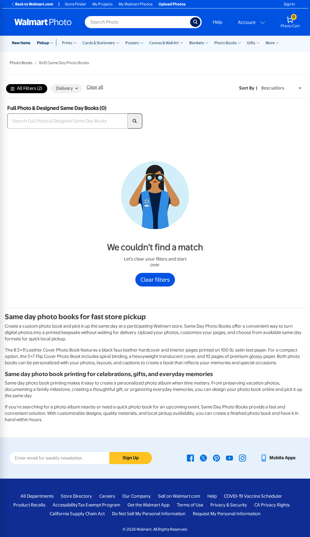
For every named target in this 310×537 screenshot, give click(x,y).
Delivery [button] (64, 88)
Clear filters (155, 279)
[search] (135, 121)
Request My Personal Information (227, 513)
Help (217, 22)
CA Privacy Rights (272, 505)
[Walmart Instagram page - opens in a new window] (242, 457)
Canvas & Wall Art (164, 43)
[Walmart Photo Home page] (43, 22)
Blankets (196, 43)
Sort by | (248, 88)
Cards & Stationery (99, 43)
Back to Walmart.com (34, 4)
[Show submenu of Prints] (75, 42)
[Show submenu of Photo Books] (239, 42)
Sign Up (131, 457)
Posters (132, 43)
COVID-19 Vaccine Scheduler (253, 496)
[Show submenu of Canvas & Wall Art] (181, 42)
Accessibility (65, 505)
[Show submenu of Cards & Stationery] (118, 42)
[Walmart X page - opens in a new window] (203, 457)
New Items (21, 43)
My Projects (102, 4)
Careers (107, 496)
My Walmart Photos (136, 4)
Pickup (43, 43)
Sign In (289, 4)
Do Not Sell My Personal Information (149, 513)
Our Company (136, 496)
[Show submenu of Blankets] (207, 42)
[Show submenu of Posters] (141, 42)
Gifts (251, 43)
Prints (67, 43)
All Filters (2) (29, 88)
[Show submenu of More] (277, 42)
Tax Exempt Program (99, 505)
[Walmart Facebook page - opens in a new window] (190, 457)
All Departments (37, 496)
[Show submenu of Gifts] (258, 42)
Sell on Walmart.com (179, 496)
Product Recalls (29, 505)
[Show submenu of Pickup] (53, 42)
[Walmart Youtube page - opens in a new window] (229, 457)
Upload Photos (172, 4)
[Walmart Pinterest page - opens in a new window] (216, 457)
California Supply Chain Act (77, 513)
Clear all (95, 87)
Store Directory (76, 496)
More (270, 43)
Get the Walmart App (148, 505)
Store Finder (75, 4)
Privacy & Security (228, 505)
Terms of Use (190, 505)
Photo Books (225, 43)
